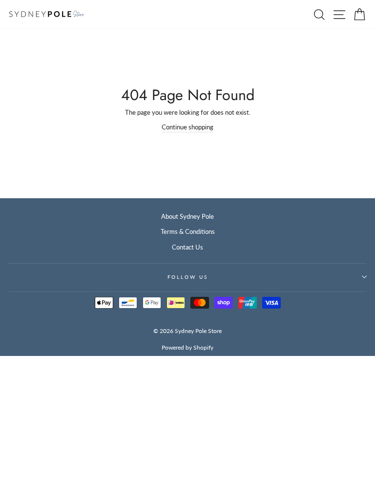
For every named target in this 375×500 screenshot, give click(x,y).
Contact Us (187, 247)
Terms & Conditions (188, 231)
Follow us (187, 277)
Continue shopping (187, 127)
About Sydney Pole (187, 216)
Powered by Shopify (187, 347)
